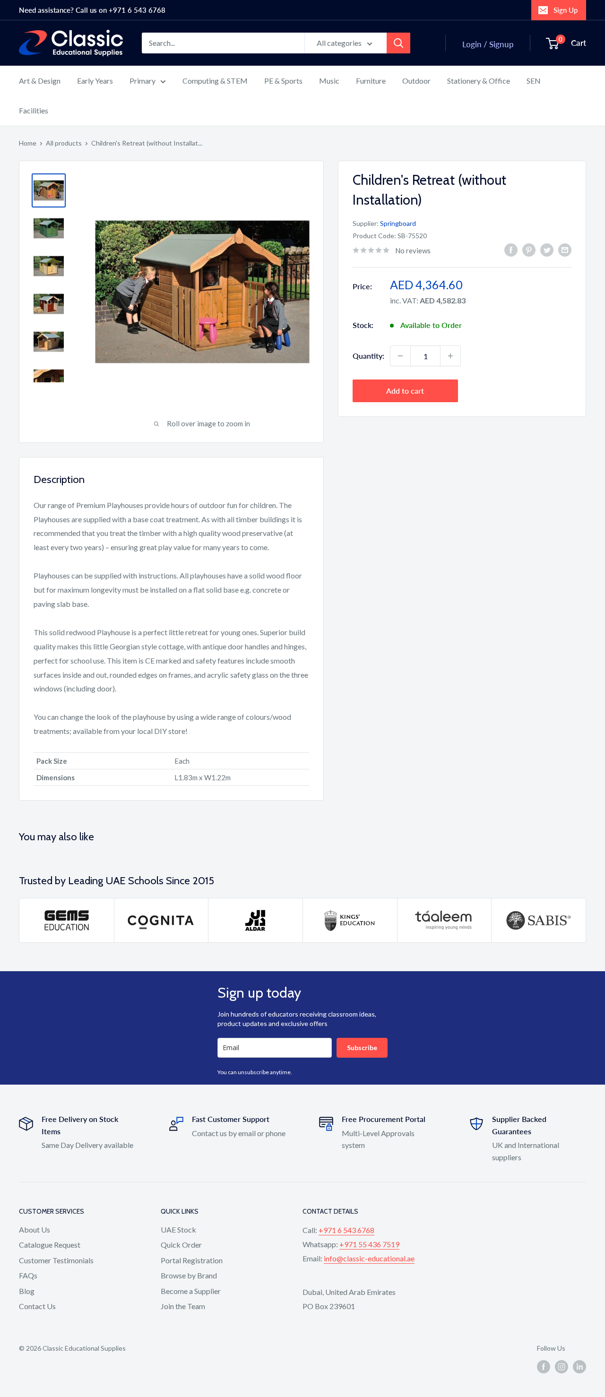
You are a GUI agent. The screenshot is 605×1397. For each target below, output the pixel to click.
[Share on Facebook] (511, 249)
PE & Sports (283, 80)
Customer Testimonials (56, 1260)
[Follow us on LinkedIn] (579, 1366)
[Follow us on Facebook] (543, 1366)
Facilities (33, 110)
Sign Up (565, 10)
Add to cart (405, 390)
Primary (143, 80)
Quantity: (368, 355)
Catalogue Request (49, 1244)
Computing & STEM (215, 80)
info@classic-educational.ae (369, 1258)
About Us (34, 1229)
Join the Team (183, 1306)
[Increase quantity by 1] (450, 356)
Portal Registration (192, 1260)
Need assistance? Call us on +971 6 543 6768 (92, 10)
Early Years (95, 80)
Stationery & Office (478, 80)
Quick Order (181, 1244)
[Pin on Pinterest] (529, 249)
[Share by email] (564, 249)
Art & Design (39, 80)
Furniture (371, 80)
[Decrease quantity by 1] (400, 356)
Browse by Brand (189, 1275)
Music (329, 80)
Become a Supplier (191, 1290)
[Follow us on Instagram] (561, 1366)
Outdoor (416, 80)
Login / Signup (488, 44)
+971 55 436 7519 (369, 1244)
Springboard (398, 223)
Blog (27, 1290)
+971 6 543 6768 (346, 1229)
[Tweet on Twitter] (546, 249)
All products (64, 143)
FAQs (28, 1275)
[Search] (398, 43)
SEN (534, 80)
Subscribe (362, 1047)
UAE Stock (178, 1229)
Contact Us (37, 1306)
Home (27, 143)
